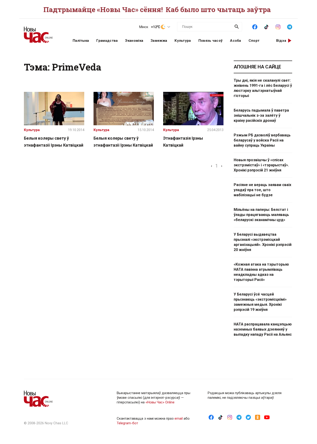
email (179, 418)
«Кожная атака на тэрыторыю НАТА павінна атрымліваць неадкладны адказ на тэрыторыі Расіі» (261, 272)
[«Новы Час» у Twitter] (248, 417)
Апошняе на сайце (257, 67)
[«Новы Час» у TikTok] (266, 26)
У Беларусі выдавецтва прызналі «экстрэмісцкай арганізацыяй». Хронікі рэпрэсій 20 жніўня (262, 242)
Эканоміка (134, 41)
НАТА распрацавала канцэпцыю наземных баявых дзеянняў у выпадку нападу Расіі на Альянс (263, 329)
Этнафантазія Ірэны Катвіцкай (183, 142)
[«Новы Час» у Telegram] (289, 26)
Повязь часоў (210, 41)
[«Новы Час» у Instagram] (278, 26)
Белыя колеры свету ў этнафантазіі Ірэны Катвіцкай (53, 142)
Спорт (254, 41)
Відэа (281, 41)
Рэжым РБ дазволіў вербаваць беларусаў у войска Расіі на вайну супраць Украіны (262, 140)
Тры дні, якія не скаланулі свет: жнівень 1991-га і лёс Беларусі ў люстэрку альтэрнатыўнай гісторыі (263, 88)
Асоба (235, 41)
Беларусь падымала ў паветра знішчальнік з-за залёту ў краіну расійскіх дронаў (261, 115)
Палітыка (81, 41)
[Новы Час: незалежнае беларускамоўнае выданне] (42, 32)
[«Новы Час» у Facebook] (254, 26)
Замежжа (159, 41)
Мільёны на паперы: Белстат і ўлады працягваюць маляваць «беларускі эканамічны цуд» (261, 214)
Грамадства (107, 41)
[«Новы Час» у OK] (257, 417)
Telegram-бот (127, 423)
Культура (183, 41)
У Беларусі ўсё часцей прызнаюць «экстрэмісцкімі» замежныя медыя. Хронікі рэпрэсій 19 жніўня (260, 302)
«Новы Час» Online (160, 402)
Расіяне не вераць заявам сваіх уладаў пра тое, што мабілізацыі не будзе (262, 190)
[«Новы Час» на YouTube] (266, 417)
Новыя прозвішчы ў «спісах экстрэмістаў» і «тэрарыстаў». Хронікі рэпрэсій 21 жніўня (261, 165)
